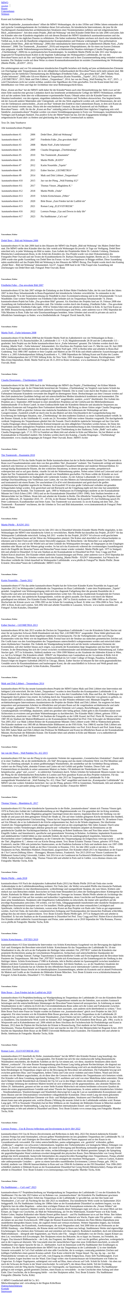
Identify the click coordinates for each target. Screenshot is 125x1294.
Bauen (4, 8)
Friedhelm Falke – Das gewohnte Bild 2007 (22, 285)
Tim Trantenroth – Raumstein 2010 (18, 455)
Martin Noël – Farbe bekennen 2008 (18, 332)
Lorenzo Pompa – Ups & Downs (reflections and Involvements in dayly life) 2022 (40, 1128)
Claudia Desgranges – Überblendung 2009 (21, 380)
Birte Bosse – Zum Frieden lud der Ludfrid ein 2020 (26, 992)
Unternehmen (7, 11)
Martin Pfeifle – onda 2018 (14, 878)
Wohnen (5, 14)
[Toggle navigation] (10, 5)
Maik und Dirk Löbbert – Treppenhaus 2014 (22, 683)
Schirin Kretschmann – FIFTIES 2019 (19, 939)
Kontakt (5, 1288)
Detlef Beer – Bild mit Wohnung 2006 (19, 240)
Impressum (6, 1291)
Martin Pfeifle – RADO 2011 (15, 524)
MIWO (4, 2)
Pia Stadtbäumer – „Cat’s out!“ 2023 (18, 1187)
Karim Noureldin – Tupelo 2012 (16, 580)
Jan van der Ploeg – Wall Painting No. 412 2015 (24, 753)
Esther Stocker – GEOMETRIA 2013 (19, 625)
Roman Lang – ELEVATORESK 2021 (20, 1051)
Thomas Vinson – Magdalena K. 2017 (19, 803)
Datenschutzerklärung (11, 1286)
